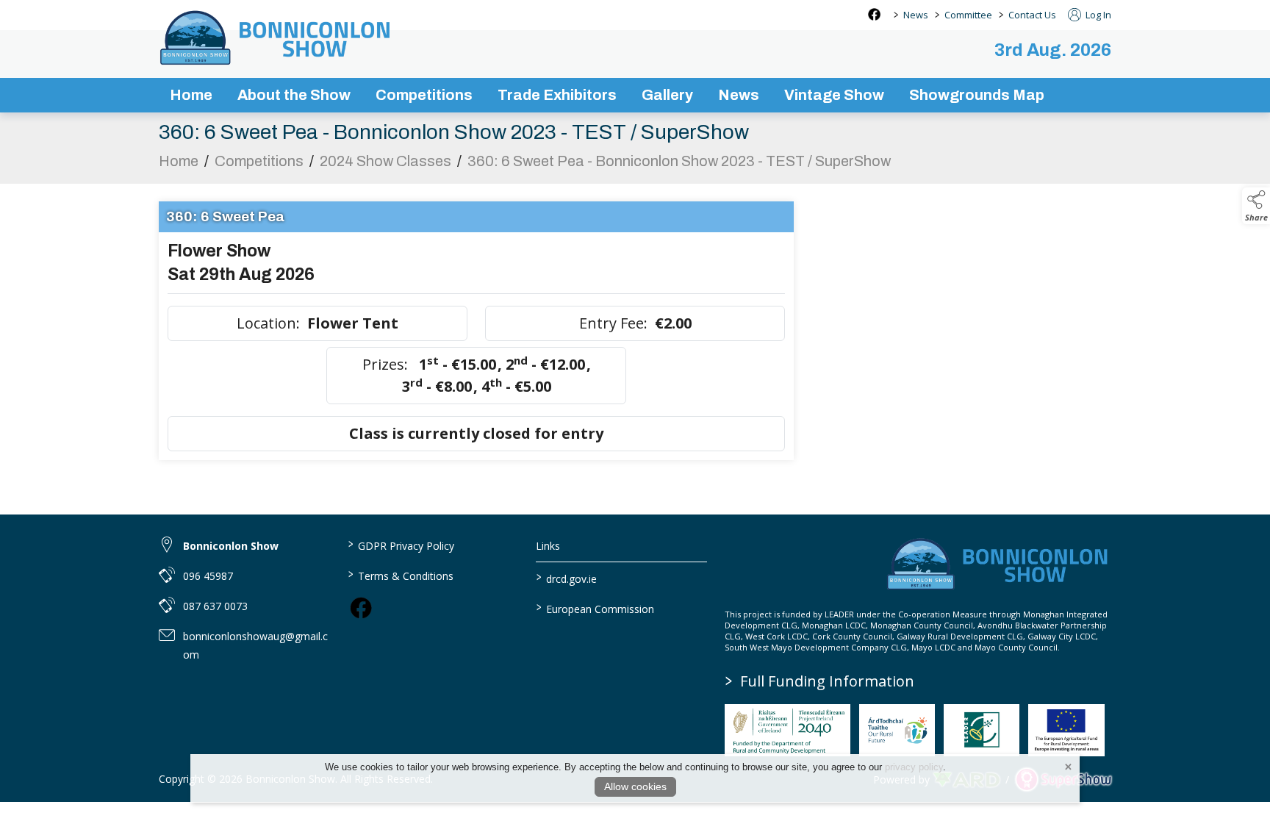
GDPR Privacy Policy (400, 545)
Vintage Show (834, 95)
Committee (968, 14)
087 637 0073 (215, 606)
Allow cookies (635, 786)
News (915, 14)
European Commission (595, 608)
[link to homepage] (276, 37)
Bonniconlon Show (231, 546)
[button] (1256, 205)
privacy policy (914, 766)
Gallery (667, 95)
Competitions (424, 95)
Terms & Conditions (400, 575)
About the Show (294, 95)
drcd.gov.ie (567, 578)
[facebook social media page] (874, 14)
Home (191, 95)
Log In (1097, 14)
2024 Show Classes (385, 161)
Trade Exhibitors (557, 95)
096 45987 (208, 576)
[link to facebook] (361, 608)
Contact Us (1032, 14)
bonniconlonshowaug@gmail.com (255, 645)
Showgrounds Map (976, 95)
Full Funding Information (819, 681)
